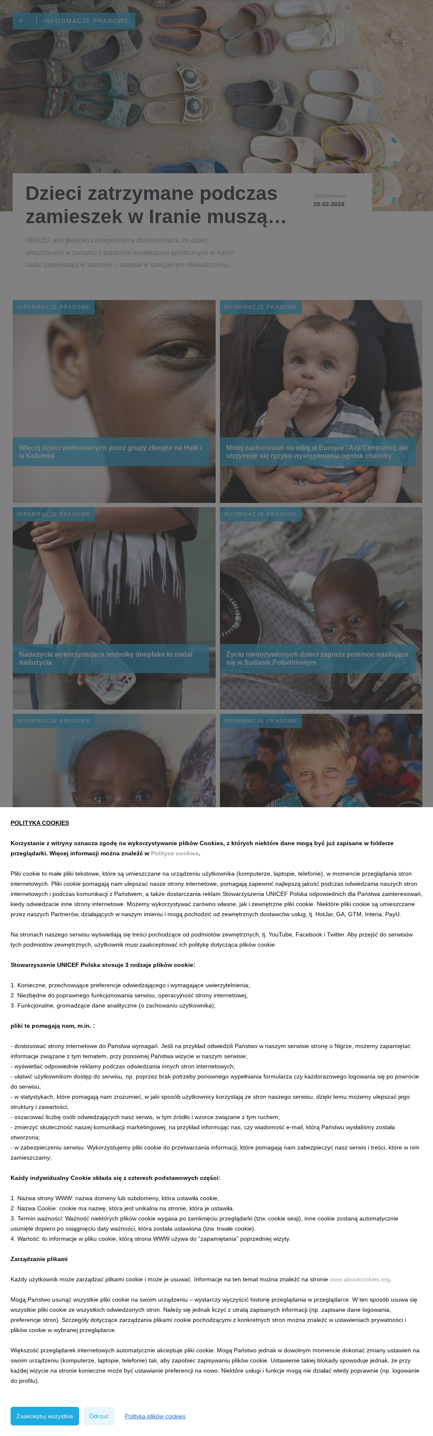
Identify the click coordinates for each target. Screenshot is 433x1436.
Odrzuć (99, 1416)
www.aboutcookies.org (360, 1279)
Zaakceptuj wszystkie (44, 1416)
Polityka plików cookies (155, 1416)
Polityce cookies (175, 853)
